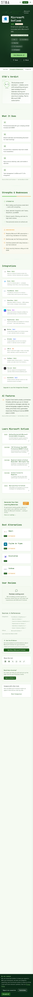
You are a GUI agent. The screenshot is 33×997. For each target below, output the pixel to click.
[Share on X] (12, 661)
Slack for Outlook (17, 619)
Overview (5, 69)
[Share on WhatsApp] (16, 661)
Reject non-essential (9, 990)
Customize (22, 990)
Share (27, 60)
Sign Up (25, 2)
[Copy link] (23, 661)
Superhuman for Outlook (19, 623)
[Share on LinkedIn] (5, 661)
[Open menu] (30, 2)
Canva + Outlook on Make (19, 628)
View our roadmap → (10, 515)
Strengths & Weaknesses (16, 69)
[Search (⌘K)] (20, 2)
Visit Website (18, 55)
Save (16, 60)
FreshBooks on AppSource (18, 617)
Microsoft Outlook (11, 179)
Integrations (28, 69)
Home (3, 12)
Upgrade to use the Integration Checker (15, 387)
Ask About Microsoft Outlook (16, 650)
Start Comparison (16, 694)
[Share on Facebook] (9, 661)
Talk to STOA (9, 678)
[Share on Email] (20, 661)
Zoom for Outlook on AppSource (21, 621)
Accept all (6, 994)
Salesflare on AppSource (19, 625)
